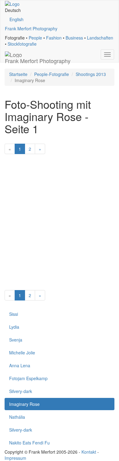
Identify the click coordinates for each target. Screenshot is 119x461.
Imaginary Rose (24, 404)
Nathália (17, 417)
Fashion (54, 38)
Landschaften (100, 38)
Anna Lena (19, 365)
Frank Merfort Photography (31, 28)
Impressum (15, 458)
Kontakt (88, 452)
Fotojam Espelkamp (28, 378)
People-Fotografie (51, 74)
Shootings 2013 (91, 74)
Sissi (13, 314)
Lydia (14, 327)
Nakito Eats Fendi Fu (29, 443)
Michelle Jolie (22, 353)
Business (74, 38)
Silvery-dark (20, 391)
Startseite (18, 74)
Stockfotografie (22, 44)
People (35, 38)
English (16, 19)
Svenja (15, 340)
